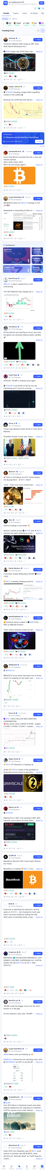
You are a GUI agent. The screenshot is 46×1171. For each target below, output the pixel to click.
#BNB (6, 1054)
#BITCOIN (20, 963)
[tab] (6, 14)
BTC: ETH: (15, 8)
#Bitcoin (24, 203)
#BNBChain (8, 1059)
